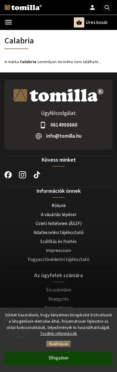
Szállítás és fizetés (58, 241)
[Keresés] (107, 7)
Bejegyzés (58, 299)
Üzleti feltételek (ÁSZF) (58, 223)
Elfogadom (58, 358)
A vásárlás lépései (58, 214)
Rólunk (59, 205)
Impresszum (58, 250)
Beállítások (58, 344)
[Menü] (8, 22)
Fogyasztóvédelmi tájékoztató (58, 259)
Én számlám (58, 290)
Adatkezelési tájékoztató (59, 232)
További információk (58, 333)
